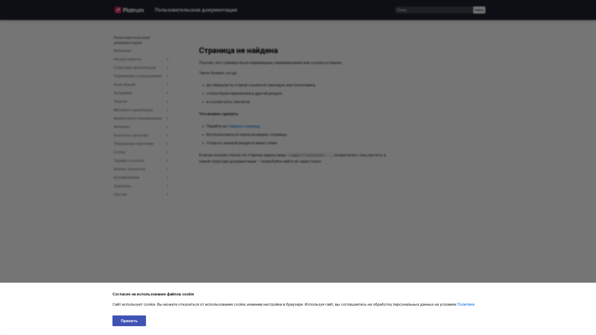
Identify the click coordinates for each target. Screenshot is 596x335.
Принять (129, 320)
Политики (465, 304)
